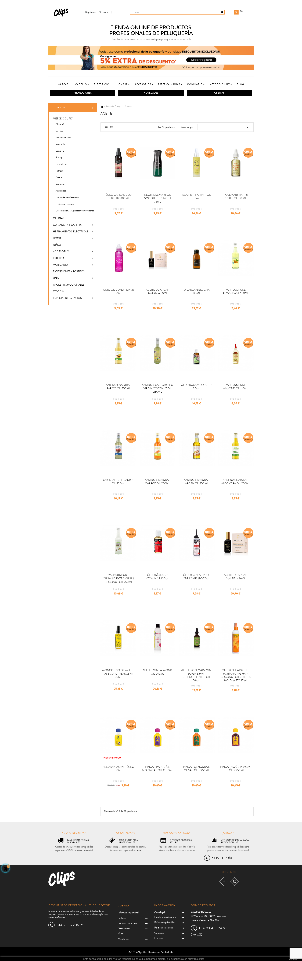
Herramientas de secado (67, 197)
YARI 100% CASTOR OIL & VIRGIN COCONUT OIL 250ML (157, 388)
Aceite (59, 177)
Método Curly (63, 118)
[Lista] (111, 127)
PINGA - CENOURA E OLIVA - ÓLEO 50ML (196, 768)
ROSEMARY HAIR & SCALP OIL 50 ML (236, 196)
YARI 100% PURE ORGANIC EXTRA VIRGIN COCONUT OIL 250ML (118, 578)
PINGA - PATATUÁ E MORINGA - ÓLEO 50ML (157, 768)
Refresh (59, 171)
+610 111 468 (222, 857)
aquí (139, 850)
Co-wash (60, 131)
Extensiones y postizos (69, 271)
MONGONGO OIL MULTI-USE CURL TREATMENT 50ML (118, 673)
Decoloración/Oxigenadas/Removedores (75, 210)
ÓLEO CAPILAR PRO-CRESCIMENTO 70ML (196, 576)
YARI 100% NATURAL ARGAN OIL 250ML (196, 481)
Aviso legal (159, 912)
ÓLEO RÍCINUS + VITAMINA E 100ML (157, 576)
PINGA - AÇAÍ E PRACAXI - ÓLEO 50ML (235, 768)
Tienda (61, 107)
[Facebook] (224, 881)
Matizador (60, 184)
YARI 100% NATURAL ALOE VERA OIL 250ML (235, 481)
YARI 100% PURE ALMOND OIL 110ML (235, 386)
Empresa (158, 938)
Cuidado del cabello (67, 225)
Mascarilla (60, 144)
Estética (58, 258)
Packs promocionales (68, 285)
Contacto (159, 933)
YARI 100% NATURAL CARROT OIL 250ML (157, 481)
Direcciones (124, 928)
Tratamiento (61, 164)
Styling (59, 157)
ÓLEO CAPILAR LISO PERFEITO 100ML (118, 196)
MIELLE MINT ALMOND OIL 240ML (157, 672)
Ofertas (58, 218)
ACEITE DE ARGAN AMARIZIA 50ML (157, 291)
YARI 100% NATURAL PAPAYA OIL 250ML (118, 386)
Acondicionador (63, 137)
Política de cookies (163, 928)
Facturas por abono (127, 923)
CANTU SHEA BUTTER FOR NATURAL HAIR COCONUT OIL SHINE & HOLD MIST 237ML (236, 675)
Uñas (56, 278)
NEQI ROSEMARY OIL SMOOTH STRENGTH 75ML (157, 198)
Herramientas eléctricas (70, 231)
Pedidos (121, 918)
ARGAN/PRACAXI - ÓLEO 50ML (118, 768)
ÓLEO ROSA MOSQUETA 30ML (196, 386)
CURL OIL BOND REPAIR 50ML (118, 291)
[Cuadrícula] (106, 127)
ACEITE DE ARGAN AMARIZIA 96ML (235, 576)
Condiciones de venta (165, 917)
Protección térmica (65, 204)
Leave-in (60, 151)
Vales (120, 933)
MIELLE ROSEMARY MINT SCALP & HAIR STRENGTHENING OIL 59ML (197, 675)
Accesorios (61, 191)
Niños (57, 245)
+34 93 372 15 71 (70, 925)
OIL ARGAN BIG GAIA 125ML (197, 291)
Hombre (58, 238)
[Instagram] (234, 881)
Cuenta (123, 905)
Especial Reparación (67, 298)
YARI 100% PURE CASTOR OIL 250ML (118, 481)
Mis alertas (123, 939)
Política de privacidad (164, 922)
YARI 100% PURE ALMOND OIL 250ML (236, 291)
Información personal (128, 912)
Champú (60, 124)
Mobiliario (60, 265)
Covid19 (58, 291)
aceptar (293, 959)
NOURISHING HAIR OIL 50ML (196, 196)
